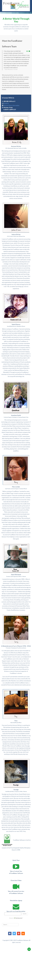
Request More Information (11, 105)
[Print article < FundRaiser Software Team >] (27, 51)
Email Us (6, 103)
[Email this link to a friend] (29, 51)
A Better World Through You (16, 20)
